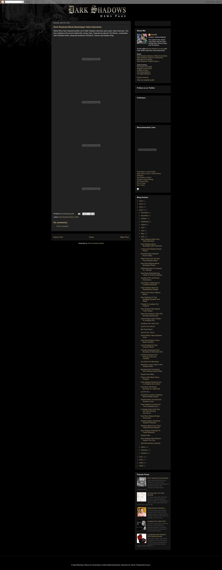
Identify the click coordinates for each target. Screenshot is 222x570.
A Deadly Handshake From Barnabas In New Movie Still (151, 351)
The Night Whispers (144, 74)
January (144, 453)
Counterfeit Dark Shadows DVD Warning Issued (156, 535)
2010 (141, 460)
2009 (141, 463)
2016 (141, 201)
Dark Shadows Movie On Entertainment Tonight (149, 288)
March (143, 447)
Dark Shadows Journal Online (146, 172)
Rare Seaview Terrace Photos (157, 478)
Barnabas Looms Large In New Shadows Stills (152, 365)
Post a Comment (62, 226)
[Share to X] (88, 214)
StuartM (154, 35)
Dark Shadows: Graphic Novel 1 (148, 61)
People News (145, 435)
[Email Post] (79, 214)
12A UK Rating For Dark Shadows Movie (149, 346)
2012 (141, 210)
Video (77, 217)
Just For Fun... (146, 392)
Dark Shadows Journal (156, 49)
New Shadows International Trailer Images (150, 310)
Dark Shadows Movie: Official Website (149, 173)
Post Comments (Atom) (96, 243)
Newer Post (58, 237)
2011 (141, 457)
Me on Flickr (141, 185)
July (142, 227)
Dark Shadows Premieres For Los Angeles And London (151, 383)
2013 (141, 207)
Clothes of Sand (142, 70)
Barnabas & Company (144, 59)
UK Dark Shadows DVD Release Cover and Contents (149, 356)
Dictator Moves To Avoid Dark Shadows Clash (151, 400)
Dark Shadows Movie (66, 217)
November (145, 216)
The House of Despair (144, 67)
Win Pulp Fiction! (146, 329)
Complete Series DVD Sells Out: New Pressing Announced (150, 411)
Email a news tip (142, 77)
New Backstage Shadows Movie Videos (150, 254)
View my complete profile (145, 80)
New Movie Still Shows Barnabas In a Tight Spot (150, 388)
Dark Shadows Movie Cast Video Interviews (150, 240)
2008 (141, 466)
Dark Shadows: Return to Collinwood (150, 58)
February (144, 450)
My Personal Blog (142, 181)
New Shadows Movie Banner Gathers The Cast (151, 439)
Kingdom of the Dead (144, 68)
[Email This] (83, 214)
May (142, 234)
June (143, 231)
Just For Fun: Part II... (148, 332)
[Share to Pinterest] (93, 214)
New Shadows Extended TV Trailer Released (150, 431)
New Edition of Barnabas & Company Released (150, 284)
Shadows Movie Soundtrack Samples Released (150, 422)
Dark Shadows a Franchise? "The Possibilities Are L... (151, 405)
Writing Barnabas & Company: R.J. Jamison (151, 269)
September (145, 222)
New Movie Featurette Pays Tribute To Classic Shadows (151, 274)
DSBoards (140, 175)
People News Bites (147, 374)
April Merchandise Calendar (150, 443)
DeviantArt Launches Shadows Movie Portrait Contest (151, 396)
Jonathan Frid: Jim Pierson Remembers (150, 279)
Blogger (147, 565)
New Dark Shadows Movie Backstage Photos (150, 264)
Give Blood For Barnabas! (150, 362)
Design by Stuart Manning (145, 179)
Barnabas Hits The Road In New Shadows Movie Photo (151, 370)
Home (91, 237)
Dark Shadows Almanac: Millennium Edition (152, 56)
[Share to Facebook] (91, 214)
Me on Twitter (141, 183)
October (144, 219)
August (143, 225)
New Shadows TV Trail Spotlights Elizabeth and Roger (150, 299)
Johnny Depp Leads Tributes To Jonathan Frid (151, 319)
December (145, 213)
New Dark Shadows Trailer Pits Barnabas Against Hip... (152, 314)
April (143, 237)
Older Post (124, 237)
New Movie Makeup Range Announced (150, 417)
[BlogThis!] (86, 214)
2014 (141, 204)
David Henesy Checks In (156, 508)
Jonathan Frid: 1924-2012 (150, 323)
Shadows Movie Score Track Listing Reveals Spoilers (151, 426)
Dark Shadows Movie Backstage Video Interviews (151, 245)
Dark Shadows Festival (144, 177)
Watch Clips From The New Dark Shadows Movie (150, 259)
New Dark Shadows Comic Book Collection (150, 341)
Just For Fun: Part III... (148, 326)
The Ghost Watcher (143, 72)
